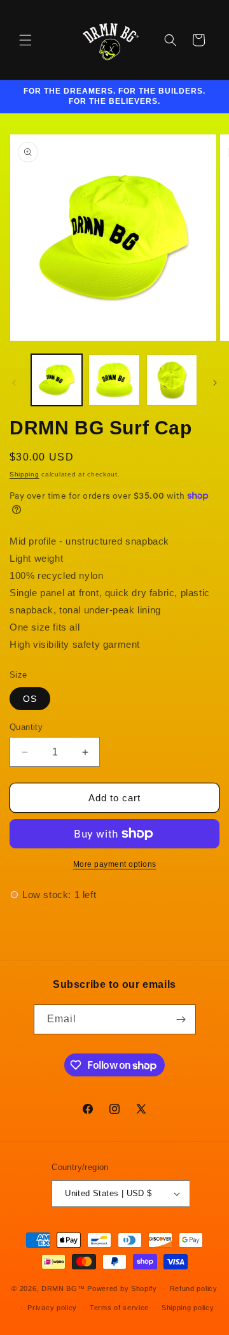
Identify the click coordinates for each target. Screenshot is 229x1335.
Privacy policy (52, 1307)
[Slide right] (215, 383)
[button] (25, 40)
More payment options (114, 864)
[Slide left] (14, 383)
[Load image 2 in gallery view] (113, 379)
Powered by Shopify (122, 1288)
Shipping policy (188, 1307)
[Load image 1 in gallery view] (56, 379)
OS (30, 699)
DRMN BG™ (63, 1288)
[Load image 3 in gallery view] (171, 379)
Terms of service (119, 1307)
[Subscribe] (181, 1019)
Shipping (24, 474)
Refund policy (194, 1288)
